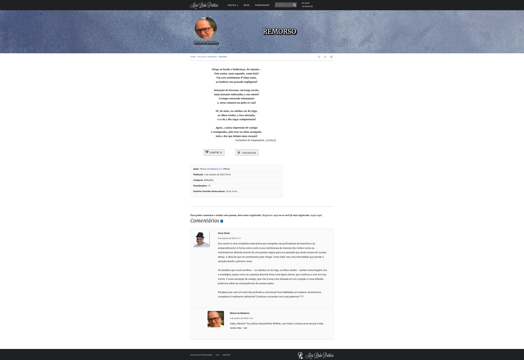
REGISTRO (308, 6)
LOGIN (306, 3)
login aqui (316, 215)
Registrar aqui (270, 215)
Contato (227, 355)
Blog (246, 5)
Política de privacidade (201, 355)
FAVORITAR (249, 153)
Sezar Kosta (231, 191)
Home (192, 57)
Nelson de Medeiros (207, 57)
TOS (217, 355)
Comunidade (262, 5)
